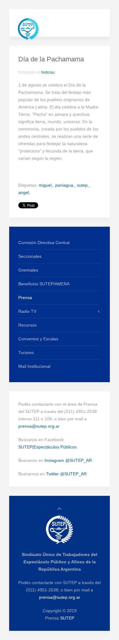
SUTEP (67, 618)
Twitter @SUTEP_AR (66, 473)
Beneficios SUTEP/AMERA (44, 283)
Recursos (27, 325)
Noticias (48, 72)
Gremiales (28, 270)
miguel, (46, 185)
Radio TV (27, 311)
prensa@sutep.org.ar (39, 426)
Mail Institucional (34, 366)
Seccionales (29, 256)
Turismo (26, 352)
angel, (24, 192)
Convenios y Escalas (38, 338)
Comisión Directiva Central (44, 242)
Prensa (25, 297)
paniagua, (64, 185)
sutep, (83, 185)
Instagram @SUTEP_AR (68, 460)
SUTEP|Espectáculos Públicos (47, 446)
